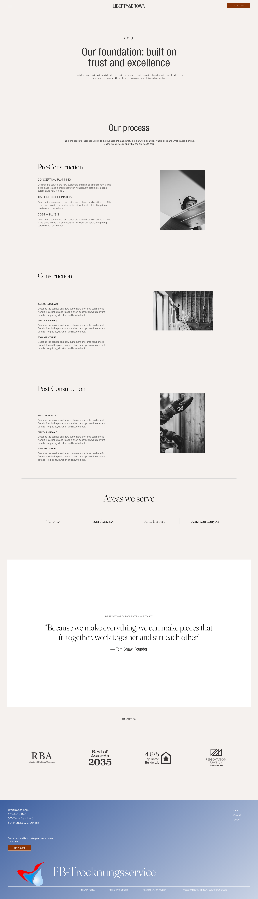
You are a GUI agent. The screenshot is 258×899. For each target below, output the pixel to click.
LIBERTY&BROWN (129, 6)
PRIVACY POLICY (88, 890)
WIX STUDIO (222, 890)
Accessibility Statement (154, 890)
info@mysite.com (18, 809)
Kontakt (236, 819)
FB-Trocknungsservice (104, 871)
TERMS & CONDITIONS (118, 890)
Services (236, 815)
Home (235, 810)
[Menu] (10, 6)
